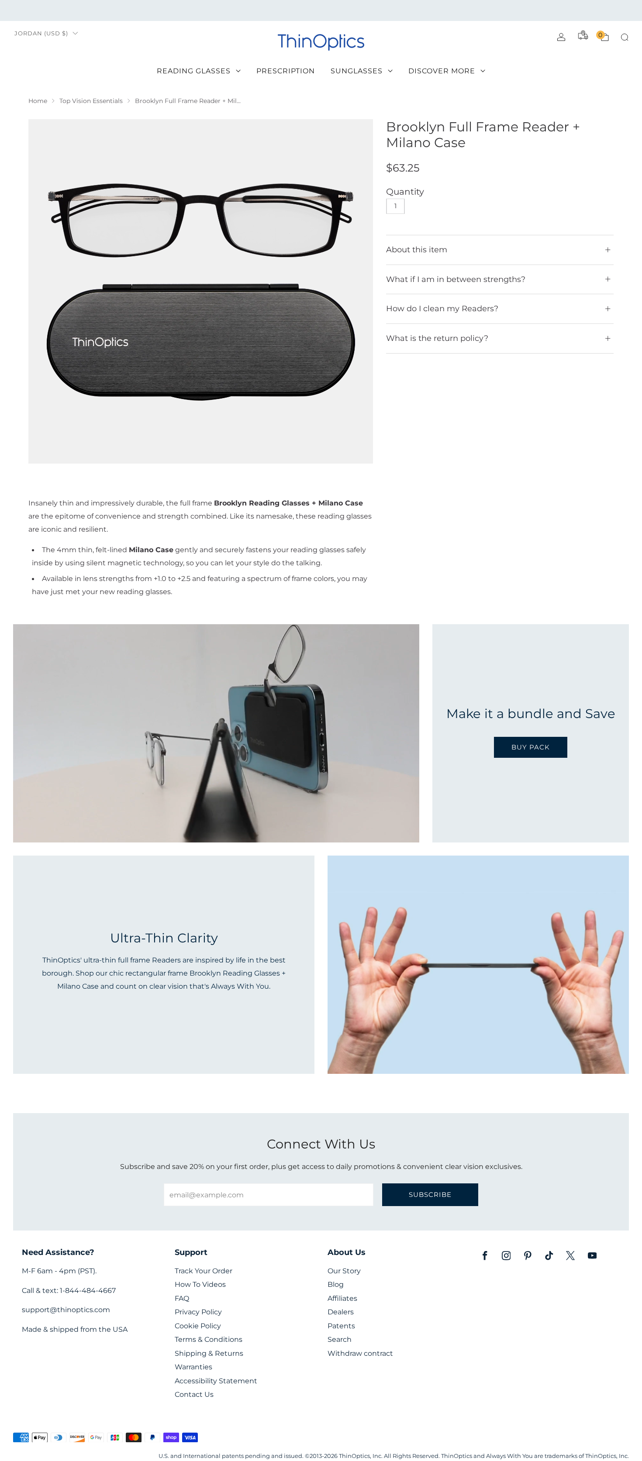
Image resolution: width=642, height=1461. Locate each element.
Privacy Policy (198, 1312)
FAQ (182, 1298)
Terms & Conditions (208, 1339)
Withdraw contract (360, 1353)
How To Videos (200, 1284)
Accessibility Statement (216, 1381)
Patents (341, 1326)
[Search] (624, 37)
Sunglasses (357, 71)
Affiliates (342, 1298)
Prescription (285, 71)
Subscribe (430, 1194)
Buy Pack (530, 747)
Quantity (405, 191)
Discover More (441, 71)
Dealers (341, 1312)
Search (340, 1339)
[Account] (561, 37)
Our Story (344, 1271)
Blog (336, 1284)
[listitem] (321, 10)
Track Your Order (203, 1271)
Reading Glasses (194, 71)
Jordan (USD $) (41, 33)
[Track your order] (583, 34)
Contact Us (194, 1394)
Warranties (193, 1367)
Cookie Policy (198, 1326)
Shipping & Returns (209, 1353)
